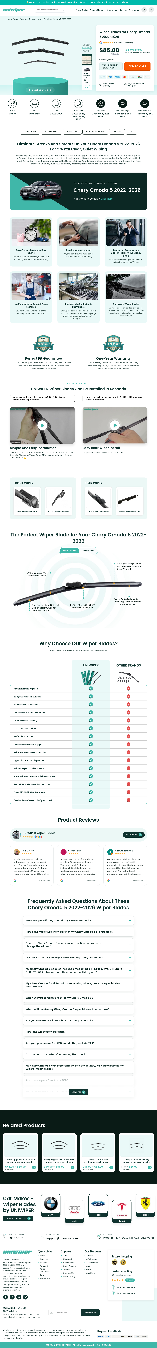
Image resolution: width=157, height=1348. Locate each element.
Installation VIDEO (41, 90)
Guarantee (112, 10)
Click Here (106, 198)
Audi (88, 1266)
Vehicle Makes (96, 10)
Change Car (87, 86)
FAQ (131, 131)
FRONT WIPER (69, 550)
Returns (66, 1269)
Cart (151, 10)
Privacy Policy (69, 1276)
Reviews (123, 10)
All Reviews (131, 834)
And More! (90, 1273)
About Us (44, 1259)
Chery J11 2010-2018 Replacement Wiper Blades (97, 1161)
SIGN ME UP (90, 1312)
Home (9, 19)
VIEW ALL (76, 1092)
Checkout (67, 1259)
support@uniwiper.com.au (64, 1238)
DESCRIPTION (30, 131)
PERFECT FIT (72, 131)
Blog (42, 1275)
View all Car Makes (16, 1218)
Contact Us (134, 10)
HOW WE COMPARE (95, 131)
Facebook (5, 1297)
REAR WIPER (88, 550)
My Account (144, 10)
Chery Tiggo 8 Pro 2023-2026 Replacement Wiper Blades (20, 1161)
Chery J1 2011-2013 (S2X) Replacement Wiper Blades (136, 1161)
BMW (88, 1269)
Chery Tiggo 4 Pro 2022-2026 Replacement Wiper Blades (59, 1161)
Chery (16, 19)
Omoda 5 (25, 19)
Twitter (25, 1297)
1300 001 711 (17, 1238)
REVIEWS (117, 131)
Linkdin (18, 1297)
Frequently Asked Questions (44, 1269)
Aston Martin (92, 1262)
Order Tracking (69, 1266)
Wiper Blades (82, 10)
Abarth (89, 1255)
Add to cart (137, 66)
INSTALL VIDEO (51, 131)
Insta (12, 1297)
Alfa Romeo (91, 1259)
